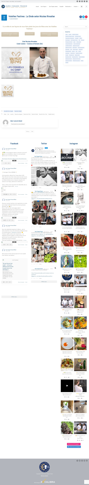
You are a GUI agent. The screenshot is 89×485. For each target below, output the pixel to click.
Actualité (61, 6)
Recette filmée (35, 114)
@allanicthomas (48, 198)
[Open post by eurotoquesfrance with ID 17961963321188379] (67, 177)
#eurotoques (5, 159)
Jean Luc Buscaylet (76, 43)
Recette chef (71, 55)
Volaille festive (51, 114)
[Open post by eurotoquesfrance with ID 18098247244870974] (80, 343)
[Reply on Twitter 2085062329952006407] (32, 188)
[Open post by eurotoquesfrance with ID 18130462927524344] (67, 261)
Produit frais (73, 53)
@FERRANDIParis (41, 192)
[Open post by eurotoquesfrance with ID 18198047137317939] (67, 240)
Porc (76, 51)
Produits (75, 6)
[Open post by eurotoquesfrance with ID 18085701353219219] (67, 155)
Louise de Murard (14, 19)
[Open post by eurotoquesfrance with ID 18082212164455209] (67, 322)
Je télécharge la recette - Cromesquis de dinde (49, 34)
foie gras (82, 40)
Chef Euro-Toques (75, 34)
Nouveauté (67, 49)
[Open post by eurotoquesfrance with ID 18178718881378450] (80, 406)
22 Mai (51, 268)
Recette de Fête (27, 114)
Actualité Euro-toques (8, 111)
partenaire (80, 49)
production (67, 53)
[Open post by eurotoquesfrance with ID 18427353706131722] (80, 219)
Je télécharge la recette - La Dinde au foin (10, 34)
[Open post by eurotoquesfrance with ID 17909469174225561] (80, 281)
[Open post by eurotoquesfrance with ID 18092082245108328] (80, 155)
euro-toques (68, 40)
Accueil (37, 6)
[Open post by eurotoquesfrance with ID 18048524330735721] (80, 322)
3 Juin (51, 231)
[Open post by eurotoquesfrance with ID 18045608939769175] (67, 385)
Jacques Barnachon (69, 43)
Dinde (5, 114)
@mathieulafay (42, 198)
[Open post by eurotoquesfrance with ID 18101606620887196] (67, 219)
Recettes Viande (18, 111)
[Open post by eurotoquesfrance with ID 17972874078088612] (67, 198)
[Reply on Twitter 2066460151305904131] (32, 227)
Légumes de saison (76, 45)
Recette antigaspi (18, 114)
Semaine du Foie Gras (76, 58)
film (8, 114)
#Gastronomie (16, 159)
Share (26, 163)
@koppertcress (34, 234)
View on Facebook (21, 163)
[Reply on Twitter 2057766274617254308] (32, 278)
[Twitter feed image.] (44, 176)
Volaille (67, 62)
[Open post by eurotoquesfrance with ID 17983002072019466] (80, 198)
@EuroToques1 (45, 156)
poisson (73, 51)
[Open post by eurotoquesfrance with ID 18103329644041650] (80, 240)
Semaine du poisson (76, 60)
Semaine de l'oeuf (69, 58)
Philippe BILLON (68, 51)
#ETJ (42, 232)
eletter (81, 38)
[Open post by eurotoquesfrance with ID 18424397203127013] (80, 364)
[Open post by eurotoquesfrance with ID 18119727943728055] (67, 406)
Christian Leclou (78, 36)
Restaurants (68, 6)
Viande (82, 60)
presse (80, 51)
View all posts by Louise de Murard (18, 124)
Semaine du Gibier (69, 60)
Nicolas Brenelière (81, 47)
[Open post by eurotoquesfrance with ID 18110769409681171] (67, 343)
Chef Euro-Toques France (70, 36)
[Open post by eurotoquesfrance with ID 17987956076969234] (67, 427)
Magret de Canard (69, 47)
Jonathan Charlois (69, 45)
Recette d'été (77, 55)
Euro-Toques (43, 6)
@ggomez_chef (34, 198)
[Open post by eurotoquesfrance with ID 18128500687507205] (80, 385)
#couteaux (10, 159)
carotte (70, 34)
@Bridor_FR (42, 234)
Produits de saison (79, 53)
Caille (67, 34)
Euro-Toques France (74, 40)
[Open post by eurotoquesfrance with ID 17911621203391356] (80, 301)
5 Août (51, 156)
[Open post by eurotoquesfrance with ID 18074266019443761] (80, 177)
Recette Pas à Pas (43, 114)
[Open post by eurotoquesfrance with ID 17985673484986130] (67, 364)
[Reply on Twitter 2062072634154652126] (32, 264)
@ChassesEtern (48, 276)
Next (32, 131)
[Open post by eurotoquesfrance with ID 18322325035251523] (67, 301)
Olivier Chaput (75, 49)
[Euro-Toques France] (14, 6)
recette (11, 114)
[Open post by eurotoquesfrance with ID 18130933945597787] (67, 281)
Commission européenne (70, 38)
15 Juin (51, 191)
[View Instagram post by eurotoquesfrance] (72, 160)
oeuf (71, 49)
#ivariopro (14, 232)
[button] (86, 6)
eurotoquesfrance (67, 149)
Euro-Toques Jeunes (53, 6)
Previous (27, 131)
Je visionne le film (29, 33)
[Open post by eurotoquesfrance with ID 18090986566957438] (80, 427)
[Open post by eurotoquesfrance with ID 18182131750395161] (80, 261)
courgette (76, 38)
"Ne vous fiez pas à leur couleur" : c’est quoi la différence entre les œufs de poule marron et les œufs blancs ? (8, 266)
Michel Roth (75, 47)
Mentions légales (44, 475)
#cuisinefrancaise (22, 159)
